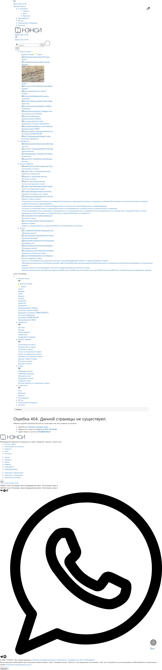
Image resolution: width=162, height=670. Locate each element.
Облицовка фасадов (26, 373)
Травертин (22, 301)
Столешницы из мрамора (70, 201)
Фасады (21, 330)
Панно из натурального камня (30, 354)
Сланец (21, 298)
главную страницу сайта (38, 427)
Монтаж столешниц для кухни (33, 270)
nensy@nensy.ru (44, 431)
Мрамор (21, 291)
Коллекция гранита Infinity (28, 310)
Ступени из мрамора (109, 208)
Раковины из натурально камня (30, 356)
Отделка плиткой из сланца (79, 267)
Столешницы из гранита (31, 201)
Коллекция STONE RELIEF (28, 317)
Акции (23, 286)
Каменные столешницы (14, 475)
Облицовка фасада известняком (56, 263)
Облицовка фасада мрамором (81, 263)
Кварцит (21, 296)
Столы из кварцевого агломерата (49, 211)
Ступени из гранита (93, 208)
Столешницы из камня (27, 344)
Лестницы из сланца (63, 208)
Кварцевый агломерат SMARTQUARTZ (33, 312)
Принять (4, 668)
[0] (147, 9)
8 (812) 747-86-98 (50, 429)
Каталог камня (25, 51)
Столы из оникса (112, 211)
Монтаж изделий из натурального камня (33, 383)
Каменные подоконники (14, 472)
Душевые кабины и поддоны (83, 260)
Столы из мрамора (29, 211)
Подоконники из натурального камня (67, 206)
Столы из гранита (99, 211)
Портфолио (24, 141)
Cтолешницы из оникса (120, 201)
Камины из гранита (74, 225)
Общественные (24, 332)
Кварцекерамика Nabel (27, 320)
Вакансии (26, 16)
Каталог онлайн (28, 54)
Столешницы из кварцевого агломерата (95, 201)
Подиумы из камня (101, 260)
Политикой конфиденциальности (18, 664)
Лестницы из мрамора (46, 208)
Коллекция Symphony (26, 315)
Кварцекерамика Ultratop (27, 308)
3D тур (20, 400)
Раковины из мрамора (62, 213)
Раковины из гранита (30, 213)
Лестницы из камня (25, 349)
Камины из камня (25, 363)
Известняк (22, 303)
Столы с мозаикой (126, 211)
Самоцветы (22, 305)
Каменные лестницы (13, 477)
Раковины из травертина (80, 213)
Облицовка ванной (25, 371)
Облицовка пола (24, 376)
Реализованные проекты (14, 446)
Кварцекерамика (11, 469)
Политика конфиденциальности (44, 660)
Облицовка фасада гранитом (33, 263)
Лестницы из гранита (30, 208)
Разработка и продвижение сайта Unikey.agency (76, 660)
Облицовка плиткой (25, 378)
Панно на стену (28, 260)
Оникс (20, 293)
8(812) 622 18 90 (19, 4)
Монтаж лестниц (106, 270)
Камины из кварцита (29, 225)
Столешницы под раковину (61, 260)
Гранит (20, 289)
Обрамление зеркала (42, 260)
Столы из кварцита (69, 211)
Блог (24, 13)
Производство (23, 18)
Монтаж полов (67, 270)
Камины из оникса (60, 225)
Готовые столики (139, 211)
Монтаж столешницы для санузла (86, 270)
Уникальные (23, 334)
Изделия (8, 449)
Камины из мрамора (45, 225)
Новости (26, 11)
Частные (21, 327)
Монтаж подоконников (53, 270)
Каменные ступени (78, 208)
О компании (23, 8)
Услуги (22, 228)
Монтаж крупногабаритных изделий (137, 270)
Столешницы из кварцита (50, 201)
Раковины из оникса (45, 213)
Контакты (21, 25)
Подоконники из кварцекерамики (94, 206)
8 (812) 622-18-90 (11, 483)
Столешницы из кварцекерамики (39, 203)
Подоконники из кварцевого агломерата (37, 206)
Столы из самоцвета (85, 211)
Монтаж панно (118, 270)
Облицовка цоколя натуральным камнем (109, 263)
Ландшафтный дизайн (26, 337)
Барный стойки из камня (27, 359)
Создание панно (24, 380)
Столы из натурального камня (30, 351)
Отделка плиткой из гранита (33, 267)
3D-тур (20, 20)
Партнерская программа (27, 23)
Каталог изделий (26, 163)
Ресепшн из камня (25, 361)
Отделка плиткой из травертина (56, 267)
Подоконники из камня (27, 347)
